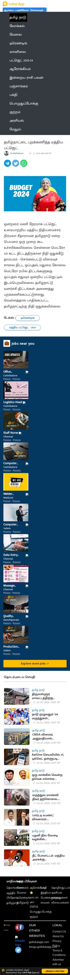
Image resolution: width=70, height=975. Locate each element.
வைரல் (45, 902)
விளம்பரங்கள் (60, 902)
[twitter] (16, 165)
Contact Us (59, 931)
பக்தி (44, 888)
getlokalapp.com (39, 942)
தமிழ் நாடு (18, 17)
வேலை (21, 892)
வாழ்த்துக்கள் (59, 897)
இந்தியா (46, 892)
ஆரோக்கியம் (38, 888)
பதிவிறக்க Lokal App (54, 971)
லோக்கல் (23, 888)
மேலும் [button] (15, 129)
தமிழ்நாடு (12, 903)
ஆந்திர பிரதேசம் (12, 895)
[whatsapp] (24, 165)
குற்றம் (34, 916)
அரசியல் (56, 892)
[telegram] (8, 165)
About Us (58, 936)
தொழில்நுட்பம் (60, 888)
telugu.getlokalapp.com (43, 946)
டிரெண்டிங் (23, 897)
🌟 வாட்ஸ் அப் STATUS (34, 899)
